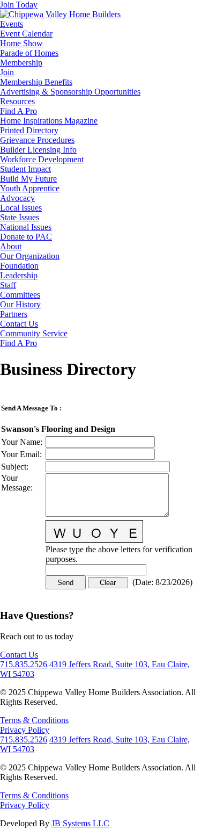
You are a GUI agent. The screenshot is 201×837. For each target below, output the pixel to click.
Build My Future (28, 178)
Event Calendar (26, 33)
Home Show (21, 43)
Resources (17, 101)
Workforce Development (42, 159)
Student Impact (25, 169)
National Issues (25, 227)
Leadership (19, 275)
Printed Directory (29, 130)
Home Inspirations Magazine (49, 120)
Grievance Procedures (37, 140)
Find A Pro (18, 111)
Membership (21, 62)
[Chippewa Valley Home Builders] (60, 14)
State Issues (19, 217)
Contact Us (19, 323)
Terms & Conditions (34, 720)
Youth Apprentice (29, 188)
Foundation (19, 265)
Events (11, 23)
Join (7, 72)
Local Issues (21, 207)
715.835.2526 (23, 664)
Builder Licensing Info (38, 149)
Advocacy (17, 198)
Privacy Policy (24, 729)
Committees (20, 294)
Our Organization (29, 256)
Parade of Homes (29, 52)
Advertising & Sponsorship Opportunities (70, 91)
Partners (13, 314)
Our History (20, 304)
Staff (8, 285)
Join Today (19, 4)
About (10, 246)
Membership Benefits (36, 81)
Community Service (34, 333)
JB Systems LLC (80, 823)
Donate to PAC (26, 236)
